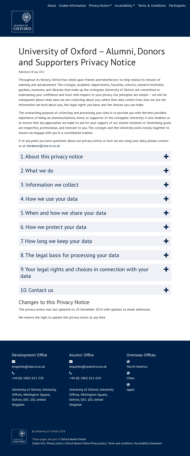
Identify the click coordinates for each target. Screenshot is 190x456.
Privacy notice (55, 443)
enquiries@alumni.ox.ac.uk (88, 366)
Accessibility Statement (148, 443)
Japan (130, 389)
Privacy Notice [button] (99, 5)
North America (137, 366)
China (130, 378)
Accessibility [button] (123, 5)
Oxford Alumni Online (73, 439)
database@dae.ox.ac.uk (43, 146)
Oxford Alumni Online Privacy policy (85, 443)
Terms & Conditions (152, 5)
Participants (177, 5)
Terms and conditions (120, 443)
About (52, 5)
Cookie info (38, 443)
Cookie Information (72, 5)
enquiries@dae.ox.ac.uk (28, 366)
